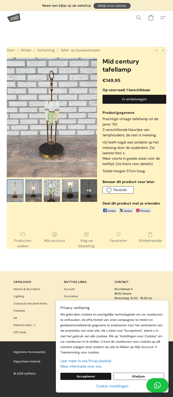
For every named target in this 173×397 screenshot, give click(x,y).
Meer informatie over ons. (81, 366)
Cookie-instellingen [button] (112, 386)
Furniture (19, 310)
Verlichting (46, 50)
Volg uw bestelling (86, 243)
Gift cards (20, 332)
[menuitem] (156, 50)
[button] (112, 6)
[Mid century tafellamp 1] (33, 190)
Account (69, 289)
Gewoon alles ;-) (24, 325)
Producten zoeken (22, 243)
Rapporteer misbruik (27, 361)
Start (11, 50)
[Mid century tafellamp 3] (70, 190)
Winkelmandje (150, 240)
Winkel (25, 50)
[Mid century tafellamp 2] (52, 190)
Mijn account (54, 240)
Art (15, 318)
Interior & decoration (27, 289)
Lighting (19, 296)
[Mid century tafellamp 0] (15, 190)
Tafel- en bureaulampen (80, 50)
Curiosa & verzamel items (30, 303)
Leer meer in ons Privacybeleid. (86, 361)
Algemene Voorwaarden (30, 352)
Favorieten (118, 240)
